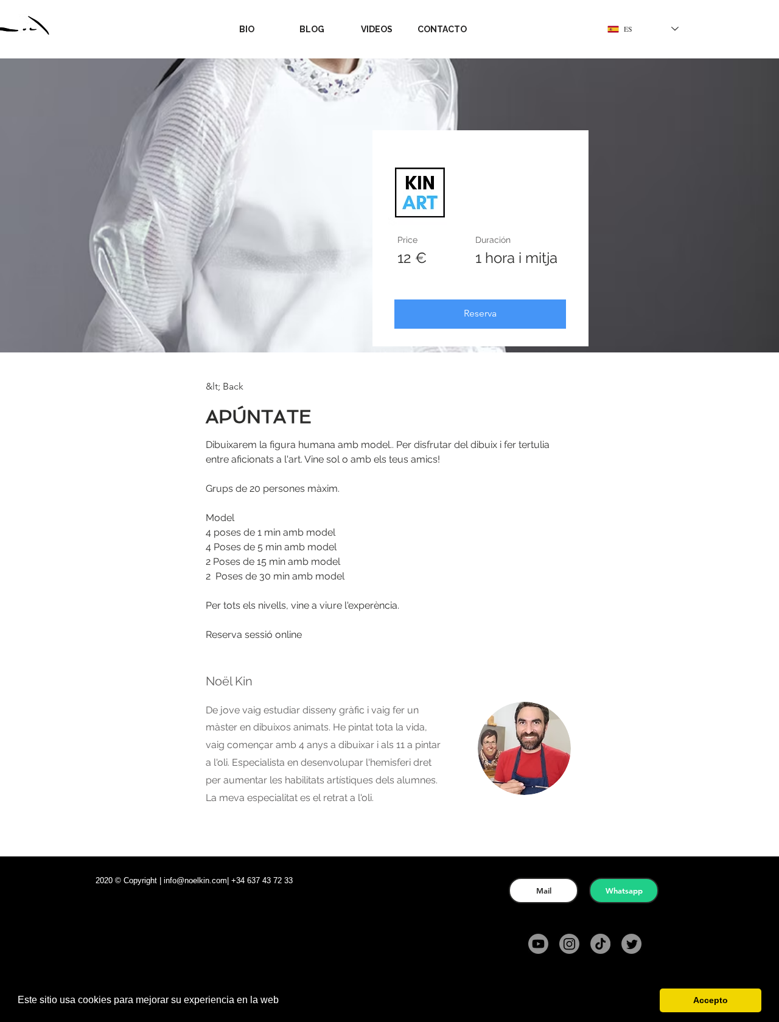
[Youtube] (538, 944)
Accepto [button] (710, 1000)
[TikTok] (600, 944)
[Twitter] (631, 944)
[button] (575, 29)
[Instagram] (569, 944)
